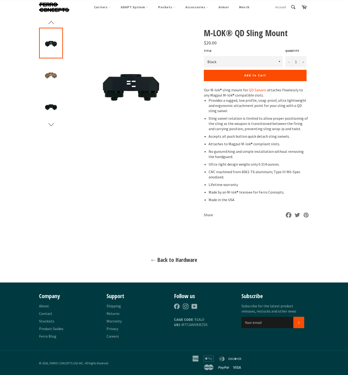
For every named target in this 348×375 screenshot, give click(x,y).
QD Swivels (257, 90)
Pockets (165, 7)
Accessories (195, 7)
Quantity (292, 51)
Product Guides (51, 328)
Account (280, 7)
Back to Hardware (176, 260)
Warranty (114, 321)
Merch (244, 7)
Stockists (46, 321)
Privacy (112, 328)
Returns (113, 313)
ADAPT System (133, 7)
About (44, 306)
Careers (113, 336)
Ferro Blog (47, 336)
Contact (45, 313)
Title (208, 51)
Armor (224, 7)
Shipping (114, 306)
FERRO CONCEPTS (60, 363)
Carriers (101, 7)
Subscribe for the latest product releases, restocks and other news (268, 308)
